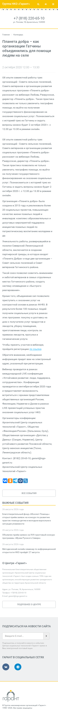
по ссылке (35, 349)
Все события (29, 493)
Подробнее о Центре (29, 604)
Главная (6, 35)
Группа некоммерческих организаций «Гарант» (25, 705)
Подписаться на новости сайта (26, 626)
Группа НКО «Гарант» (16, 3)
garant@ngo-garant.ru (18, 596)
